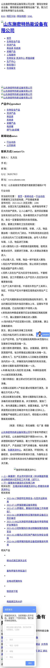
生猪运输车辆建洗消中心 (25, 486)
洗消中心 (20, 58)
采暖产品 (11, 51)
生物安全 (11, 58)
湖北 (45, 651)
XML (30, 16)
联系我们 (11, 65)
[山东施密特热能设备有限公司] (16, 88)
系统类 (17, 48)
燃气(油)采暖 (13, 130)
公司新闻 (11, 145)
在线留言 (11, 68)
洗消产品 (11, 45)
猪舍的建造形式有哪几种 (18, 483)
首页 (9, 38)
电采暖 (10, 126)
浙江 (40, 651)
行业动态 (11, 142)
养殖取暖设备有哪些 (22, 505)
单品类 (10, 48)
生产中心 (11, 61)
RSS (3, 16)
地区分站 (11, 16)
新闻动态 (29, 196)
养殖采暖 (30, 58)
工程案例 (11, 55)
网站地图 (21, 16)
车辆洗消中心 (14, 450)
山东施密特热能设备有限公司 (15, 432)
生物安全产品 (13, 41)
